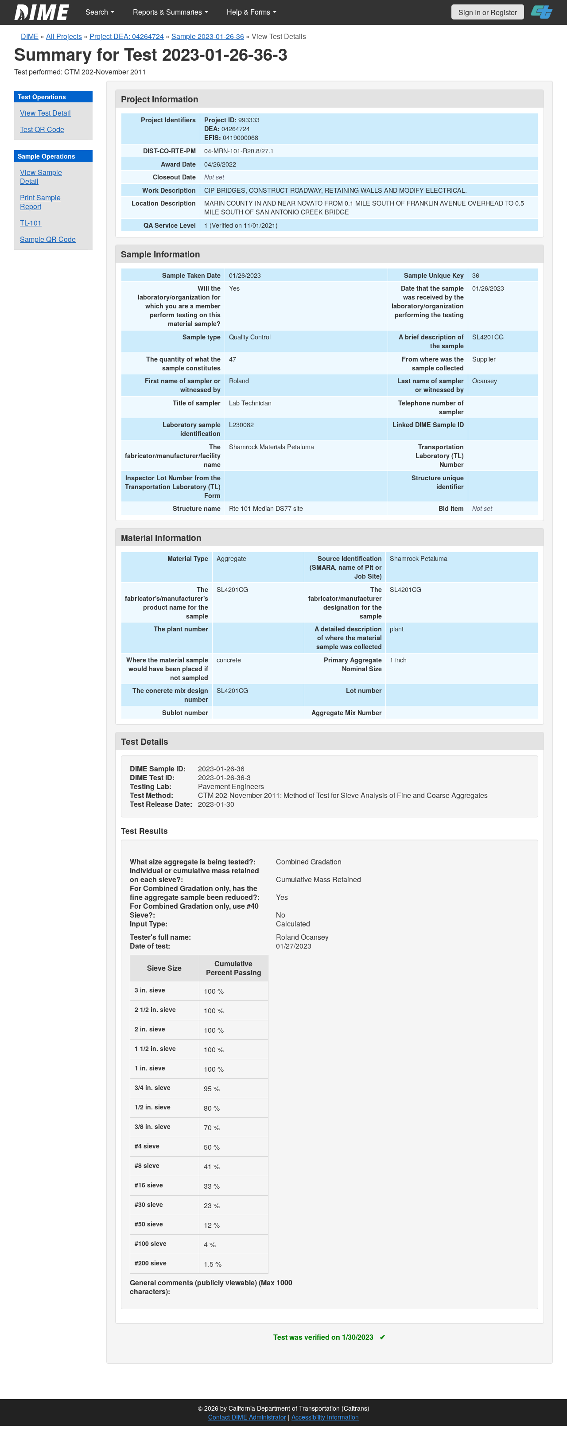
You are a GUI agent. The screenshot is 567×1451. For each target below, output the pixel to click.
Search (97, 12)
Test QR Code (42, 129)
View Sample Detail (41, 176)
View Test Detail (45, 113)
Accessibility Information (325, 1416)
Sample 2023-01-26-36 (207, 36)
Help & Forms (249, 12)
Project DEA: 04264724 (126, 36)
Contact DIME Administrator (247, 1416)
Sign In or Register (487, 12)
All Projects (64, 36)
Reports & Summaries (168, 12)
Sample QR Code (48, 239)
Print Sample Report (40, 201)
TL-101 (31, 223)
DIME (30, 36)
